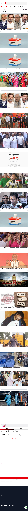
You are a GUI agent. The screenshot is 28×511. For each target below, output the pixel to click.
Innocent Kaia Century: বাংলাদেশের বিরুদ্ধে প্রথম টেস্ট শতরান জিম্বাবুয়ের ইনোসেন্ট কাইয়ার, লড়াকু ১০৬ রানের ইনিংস (11, 437)
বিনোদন (18, 6)
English (11, 505)
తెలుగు (17, 505)
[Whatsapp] (26, 9)
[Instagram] (5, 505)
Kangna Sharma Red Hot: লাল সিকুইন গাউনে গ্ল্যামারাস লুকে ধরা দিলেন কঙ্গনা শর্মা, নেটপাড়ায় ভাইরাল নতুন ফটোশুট (11, 435)
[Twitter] (25, 9)
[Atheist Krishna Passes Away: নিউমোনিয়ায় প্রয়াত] (14, 318)
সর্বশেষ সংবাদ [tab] (7, 428)
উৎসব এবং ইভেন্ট (22, 493)
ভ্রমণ (21, 490)
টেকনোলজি (15, 6)
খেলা (14, 487)
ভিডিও (8, 502)
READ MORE (14, 438)
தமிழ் (17, 506)
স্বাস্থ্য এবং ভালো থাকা (23, 492)
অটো (8, 498)
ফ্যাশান (21, 491)
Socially (7, 7)
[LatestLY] (3, 3)
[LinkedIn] (6, 505)
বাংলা (15, 505)
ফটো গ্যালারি (9, 500)
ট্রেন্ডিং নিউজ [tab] (21, 428)
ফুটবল (14, 490)
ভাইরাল (22, 6)
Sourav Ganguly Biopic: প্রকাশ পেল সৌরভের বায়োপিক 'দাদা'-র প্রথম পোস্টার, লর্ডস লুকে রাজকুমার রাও (10, 433)
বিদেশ (13, 6)
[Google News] (8, 505)
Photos (8, 501)
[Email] (9, 505)
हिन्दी (13, 505)
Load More (14, 412)
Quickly (4, 7)
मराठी (14, 505)
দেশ (1, 487)
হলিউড (8, 490)
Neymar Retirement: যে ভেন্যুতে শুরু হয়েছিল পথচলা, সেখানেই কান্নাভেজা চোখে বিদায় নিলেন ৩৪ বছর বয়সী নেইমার (11, 434)
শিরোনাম (2, 495)
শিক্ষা (1, 491)
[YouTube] (4, 505)
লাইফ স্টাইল (20, 7)
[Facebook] (23, 9)
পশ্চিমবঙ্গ (10, 6)
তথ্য (1, 490)
